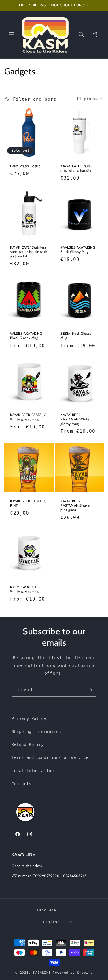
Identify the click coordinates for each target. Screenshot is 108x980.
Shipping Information (36, 731)
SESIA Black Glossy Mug (76, 335)
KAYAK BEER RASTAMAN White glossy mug (74, 419)
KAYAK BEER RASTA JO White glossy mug (28, 417)
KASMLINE (42, 973)
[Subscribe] (90, 690)
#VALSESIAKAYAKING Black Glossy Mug (77, 249)
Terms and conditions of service (50, 757)
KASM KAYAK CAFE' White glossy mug (25, 588)
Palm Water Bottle (25, 165)
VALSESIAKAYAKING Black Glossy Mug (26, 335)
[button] (11, 34)
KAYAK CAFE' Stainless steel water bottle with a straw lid (29, 251)
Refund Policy (28, 744)
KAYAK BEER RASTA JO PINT (28, 503)
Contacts (21, 783)
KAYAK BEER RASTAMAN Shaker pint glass (75, 505)
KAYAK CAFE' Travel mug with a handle (76, 167)
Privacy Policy (29, 718)
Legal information (33, 770)
